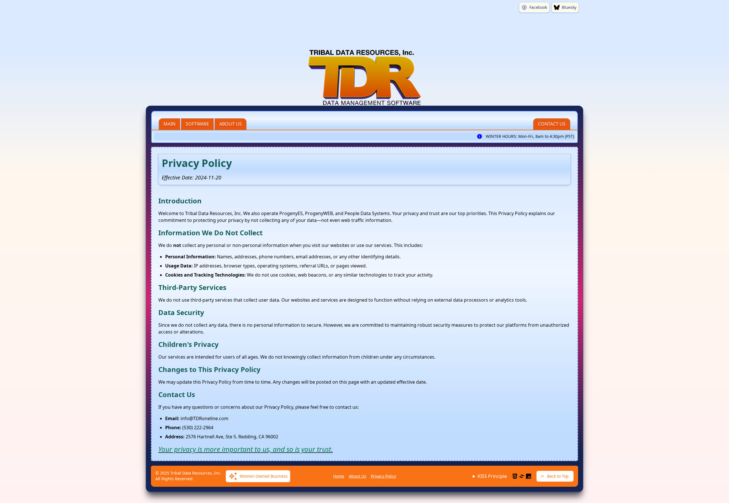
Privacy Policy (383, 476)
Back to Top (558, 476)
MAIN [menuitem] (169, 124)
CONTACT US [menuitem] (552, 124)
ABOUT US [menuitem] (230, 124)
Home (338, 476)
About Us (357, 476)
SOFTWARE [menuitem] (197, 124)
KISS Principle (492, 476)
